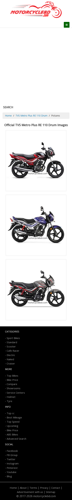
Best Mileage (14, 417)
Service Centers (16, 392)
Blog (9, 476)
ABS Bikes (12, 434)
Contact (55, 487)
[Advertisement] (36, 66)
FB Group (12, 455)
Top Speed (13, 421)
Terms (33, 487)
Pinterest (12, 467)
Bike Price (12, 379)
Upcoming (12, 426)
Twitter (11, 459)
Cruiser (11, 363)
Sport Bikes (13, 338)
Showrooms (13, 388)
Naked (10, 359)
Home (8, 115)
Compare (12, 384)
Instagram (13, 463)
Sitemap (50, 492)
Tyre (9, 401)
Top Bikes (12, 375)
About (23, 487)
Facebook (12, 450)
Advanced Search (16, 438)
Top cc (10, 413)
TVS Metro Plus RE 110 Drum (31, 115)
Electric (11, 355)
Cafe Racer (13, 350)
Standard (12, 342)
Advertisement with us (30, 492)
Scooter (11, 346)
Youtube (11, 472)
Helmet (11, 397)
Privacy (44, 487)
